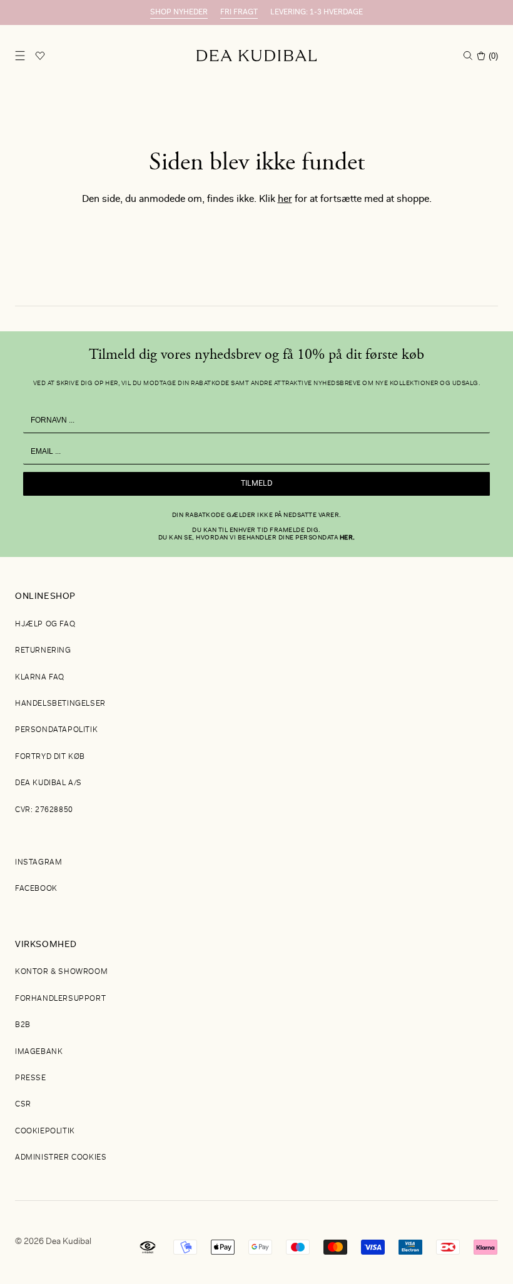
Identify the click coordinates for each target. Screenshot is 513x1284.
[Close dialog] (484, 475)
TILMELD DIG (378, 700)
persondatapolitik (425, 760)
